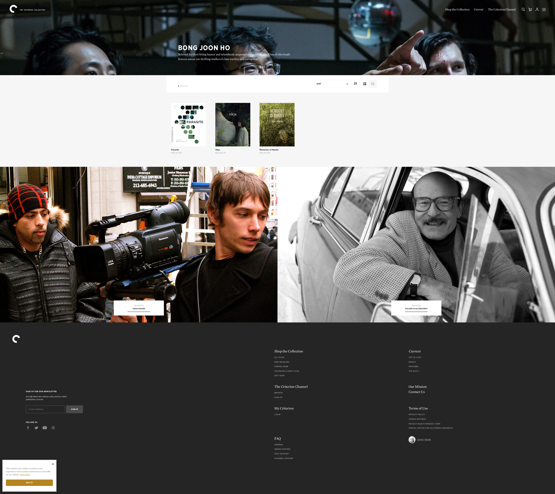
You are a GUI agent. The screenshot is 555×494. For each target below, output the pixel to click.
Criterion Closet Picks (286, 371)
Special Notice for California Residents (431, 428)
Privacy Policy (417, 414)
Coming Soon (281, 366)
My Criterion (284, 408)
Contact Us (417, 392)
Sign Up (278, 397)
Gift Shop (279, 375)
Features (413, 366)
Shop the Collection (457, 9)
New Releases (281, 362)
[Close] (53, 464)
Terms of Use (418, 408)
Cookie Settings (417, 419)
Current (478, 9)
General (278, 445)
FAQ (277, 438)
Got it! (29, 483)
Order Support (282, 449)
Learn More (25, 474)
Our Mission (418, 386)
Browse (278, 393)
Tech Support (281, 454)
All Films (279, 357)
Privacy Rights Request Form (424, 424)
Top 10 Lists (415, 357)
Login (277, 414)
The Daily (414, 371)
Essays (412, 362)
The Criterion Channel (502, 9)
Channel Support (283, 458)
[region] (29, 476)
